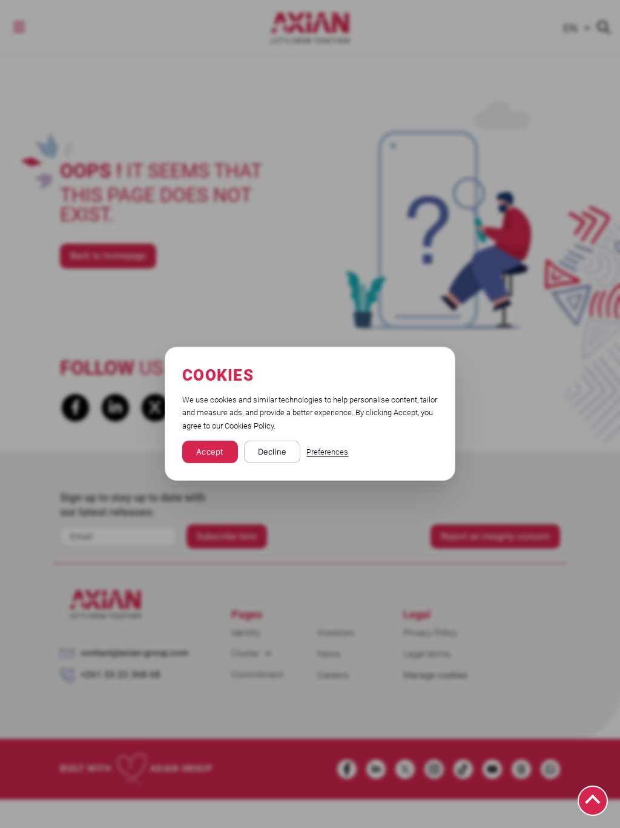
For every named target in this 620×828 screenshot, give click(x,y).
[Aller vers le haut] (593, 801)
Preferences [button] (327, 452)
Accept (210, 452)
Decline (272, 452)
